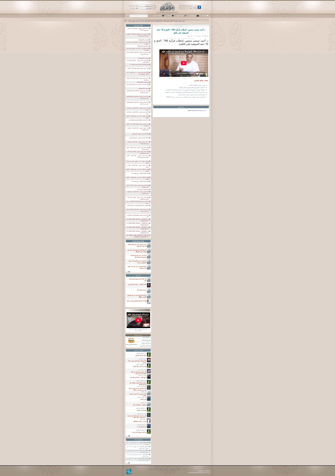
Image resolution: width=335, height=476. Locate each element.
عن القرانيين (192, 15)
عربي (191, 8)
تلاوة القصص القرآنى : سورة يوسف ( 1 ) (140, 173)
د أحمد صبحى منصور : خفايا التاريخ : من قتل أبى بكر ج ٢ (138, 108)
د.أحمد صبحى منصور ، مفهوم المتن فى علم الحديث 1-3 (138, 216)
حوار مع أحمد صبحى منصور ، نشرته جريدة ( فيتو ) (191, 94)
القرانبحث (166, 469)
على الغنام (143, 391)
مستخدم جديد (133, 8)
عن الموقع (179, 469)
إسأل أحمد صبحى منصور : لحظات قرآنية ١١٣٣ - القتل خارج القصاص (138, 152)
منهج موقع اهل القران (146, 340)
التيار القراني (172, 469)
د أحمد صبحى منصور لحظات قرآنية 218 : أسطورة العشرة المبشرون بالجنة (138, 34)
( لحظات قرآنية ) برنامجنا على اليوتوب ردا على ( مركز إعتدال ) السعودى (185, 90)
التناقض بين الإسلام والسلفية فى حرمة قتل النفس (138, 205)
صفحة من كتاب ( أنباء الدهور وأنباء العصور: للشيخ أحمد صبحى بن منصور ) (185, 92)
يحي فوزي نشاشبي (141, 397)
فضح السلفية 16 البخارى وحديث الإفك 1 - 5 (139, 64)
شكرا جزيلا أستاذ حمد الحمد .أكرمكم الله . (184, 21)
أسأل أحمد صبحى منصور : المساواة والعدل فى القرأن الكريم (138, 61)
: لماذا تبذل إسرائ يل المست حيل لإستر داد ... (138, 459)
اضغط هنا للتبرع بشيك (131, 344)
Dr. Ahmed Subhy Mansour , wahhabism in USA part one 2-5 (138, 228)
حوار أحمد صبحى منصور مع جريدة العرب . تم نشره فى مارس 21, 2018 (185, 97)
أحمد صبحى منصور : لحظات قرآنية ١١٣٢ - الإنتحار (138, 68)
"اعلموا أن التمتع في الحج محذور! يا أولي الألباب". (191, 87)
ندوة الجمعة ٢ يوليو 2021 (143, 46)
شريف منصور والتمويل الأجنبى (196, 85)
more (128, 271)
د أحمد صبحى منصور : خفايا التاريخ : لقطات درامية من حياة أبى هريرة (138, 53)
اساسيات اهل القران (154, 469)
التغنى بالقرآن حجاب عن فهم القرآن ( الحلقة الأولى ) (138, 116)
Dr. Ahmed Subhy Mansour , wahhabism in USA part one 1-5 (138, 232)
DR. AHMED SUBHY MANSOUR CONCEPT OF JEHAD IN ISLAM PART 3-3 (138, 236)
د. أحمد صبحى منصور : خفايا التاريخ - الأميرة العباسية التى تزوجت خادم (138, 156)
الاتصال (169, 15)
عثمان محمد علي (142, 369)
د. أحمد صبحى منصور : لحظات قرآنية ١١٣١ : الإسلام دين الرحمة (138, 79)
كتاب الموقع (180, 15)
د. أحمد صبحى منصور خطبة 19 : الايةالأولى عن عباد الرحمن (138, 202)
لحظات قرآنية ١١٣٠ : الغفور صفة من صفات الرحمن (138, 162)
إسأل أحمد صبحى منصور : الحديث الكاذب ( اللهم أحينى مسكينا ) (138, 148)
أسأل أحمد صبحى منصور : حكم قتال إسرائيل (139, 137)
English (195, 8)
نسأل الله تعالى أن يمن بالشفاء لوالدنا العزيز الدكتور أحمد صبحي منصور (153, 21)
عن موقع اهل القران (146, 337)
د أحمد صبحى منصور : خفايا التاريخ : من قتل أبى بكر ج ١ (138, 112)
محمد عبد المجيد (142, 375)
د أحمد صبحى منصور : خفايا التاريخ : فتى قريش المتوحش (138, 42)
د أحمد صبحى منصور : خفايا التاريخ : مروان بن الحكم (138, 166)
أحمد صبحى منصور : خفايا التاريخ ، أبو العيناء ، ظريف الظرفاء (138, 128)
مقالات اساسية (157, 15)
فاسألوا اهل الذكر (138, 439)
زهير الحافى (143, 402)
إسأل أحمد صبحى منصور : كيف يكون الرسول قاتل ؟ (138, 85)
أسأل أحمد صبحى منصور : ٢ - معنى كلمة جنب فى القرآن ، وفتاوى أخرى (138, 73)
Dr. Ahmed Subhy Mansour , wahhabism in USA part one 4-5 (138, 220)
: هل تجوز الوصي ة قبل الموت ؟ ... (138, 443)
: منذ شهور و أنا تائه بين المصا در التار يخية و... (138, 447)
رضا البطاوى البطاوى (141, 353)
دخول (135, 5)
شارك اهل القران (138, 335)
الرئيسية (204, 15)
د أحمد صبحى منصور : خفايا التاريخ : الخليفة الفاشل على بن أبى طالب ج (138, 91)
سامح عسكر (143, 419)
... (199, 21)
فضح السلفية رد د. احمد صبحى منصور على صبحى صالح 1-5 (138, 49)
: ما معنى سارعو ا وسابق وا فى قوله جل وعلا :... (138, 451)
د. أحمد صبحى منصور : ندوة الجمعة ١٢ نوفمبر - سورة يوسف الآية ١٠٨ (138, 29)
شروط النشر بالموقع (146, 343)
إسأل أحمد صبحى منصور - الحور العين (140, 133)
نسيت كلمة (131, 5)
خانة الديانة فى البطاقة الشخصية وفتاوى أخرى (139, 120)
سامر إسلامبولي (142, 358)
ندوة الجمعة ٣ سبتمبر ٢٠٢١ (143, 189)
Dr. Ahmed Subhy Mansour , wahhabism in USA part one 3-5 (138, 224)
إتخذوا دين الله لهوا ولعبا (143, 39)
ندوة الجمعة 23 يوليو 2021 (143, 82)
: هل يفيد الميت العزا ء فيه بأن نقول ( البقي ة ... (138, 455)
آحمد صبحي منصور (141, 386)
